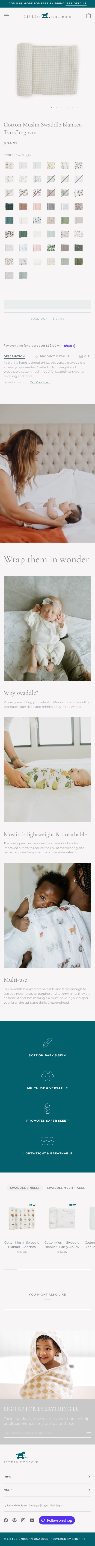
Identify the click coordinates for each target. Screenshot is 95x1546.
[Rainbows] (38, 235)
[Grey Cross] (38, 263)
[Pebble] (80, 221)
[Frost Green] (52, 235)
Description (14, 356)
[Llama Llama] (80, 235)
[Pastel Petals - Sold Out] (66, 180)
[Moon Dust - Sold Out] (52, 194)
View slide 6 (77, 107)
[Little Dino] (11, 180)
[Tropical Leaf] (52, 249)
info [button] (7, 1476)
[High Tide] (24, 249)
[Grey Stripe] (52, 208)
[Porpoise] (66, 249)
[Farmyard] (66, 235)
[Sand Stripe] (11, 276)
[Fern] (80, 263)
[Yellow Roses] (52, 166)
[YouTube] (32, 1520)
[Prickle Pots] (38, 221)
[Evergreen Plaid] (11, 208)
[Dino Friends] (11, 235)
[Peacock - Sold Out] (52, 180)
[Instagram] (23, 1520)
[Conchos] (11, 166)
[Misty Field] (23, 276)
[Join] (87, 1432)
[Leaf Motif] (38, 180)
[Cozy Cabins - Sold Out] (38, 194)
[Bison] (80, 194)
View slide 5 (72, 107)
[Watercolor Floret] (11, 263)
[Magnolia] (80, 166)
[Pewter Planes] (24, 180)
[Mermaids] (24, 263)
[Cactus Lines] (66, 221)
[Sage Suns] (80, 249)
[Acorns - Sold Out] (80, 180)
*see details (75, 3)
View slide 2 (56, 107)
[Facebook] (6, 1520)
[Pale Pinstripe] (38, 166)
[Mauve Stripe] (24, 208)
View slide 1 (51, 107)
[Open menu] (11, 16)
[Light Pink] (38, 208)
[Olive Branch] (66, 166)
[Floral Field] (52, 263)
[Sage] (24, 235)
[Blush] (38, 249)
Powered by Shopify (67, 1539)
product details (54, 356)
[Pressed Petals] (80, 208)
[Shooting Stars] (66, 208)
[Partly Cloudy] (24, 166)
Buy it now (47, 334)
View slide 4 (67, 107)
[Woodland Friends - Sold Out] (11, 194)
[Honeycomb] (52, 221)
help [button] (8, 1489)
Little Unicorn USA (23, 1539)
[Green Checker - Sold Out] (66, 194)
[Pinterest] (14, 1520)
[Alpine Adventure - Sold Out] (24, 194)
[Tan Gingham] (24, 221)
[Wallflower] (11, 221)
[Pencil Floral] (11, 249)
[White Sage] (66, 263)
